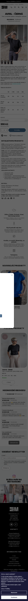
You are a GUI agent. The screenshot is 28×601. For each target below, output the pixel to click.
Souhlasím (14, 597)
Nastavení (14, 592)
